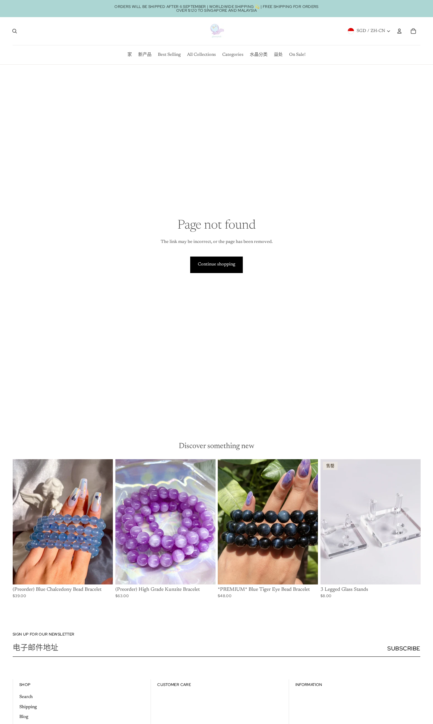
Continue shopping (216, 264)
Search (26, 697)
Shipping (28, 707)
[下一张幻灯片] (103, 522)
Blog (23, 717)
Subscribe (403, 648)
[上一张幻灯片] (22, 522)
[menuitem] (129, 55)
